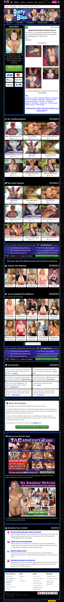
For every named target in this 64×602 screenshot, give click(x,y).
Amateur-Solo (43, 103)
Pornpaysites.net (14, 387)
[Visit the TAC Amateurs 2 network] (31, 456)
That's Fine (51, 600)
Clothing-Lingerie (29, 104)
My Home (9, 23)
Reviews (35, 423)
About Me (19, 23)
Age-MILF (34, 98)
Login (35, 2)
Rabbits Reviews (16, 394)
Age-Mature (28, 98)
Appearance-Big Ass (51, 99)
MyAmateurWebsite (37, 518)
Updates (22, 2)
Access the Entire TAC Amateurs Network (13, 68)
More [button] (40, 2)
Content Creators (51, 576)
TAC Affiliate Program (52, 578)
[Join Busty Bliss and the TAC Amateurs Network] (9, 75)
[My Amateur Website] (32, 499)
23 (39, 344)
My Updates (30, 23)
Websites (16, 2)
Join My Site (53, 261)
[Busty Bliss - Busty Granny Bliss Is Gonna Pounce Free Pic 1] (33, 51)
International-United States (37, 99)
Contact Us (23, 581)
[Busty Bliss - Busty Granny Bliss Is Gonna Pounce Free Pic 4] (51, 73)
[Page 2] (34, 343)
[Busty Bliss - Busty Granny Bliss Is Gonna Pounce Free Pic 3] (33, 78)
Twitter (8, 589)
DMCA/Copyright (37, 583)
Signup (54, 2)
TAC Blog (8, 585)
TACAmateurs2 (36, 475)
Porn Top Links (40, 394)
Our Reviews (9, 576)
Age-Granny (42, 101)
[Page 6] (36, 343)
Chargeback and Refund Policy (37, 588)
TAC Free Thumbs (10, 587)
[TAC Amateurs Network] (6, 2)
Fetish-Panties (35, 103)
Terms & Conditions (38, 578)
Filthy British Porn (25, 379)
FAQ (21, 578)
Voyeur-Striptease (53, 103)
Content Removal (37, 585)
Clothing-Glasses (40, 104)
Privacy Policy (44, 600)
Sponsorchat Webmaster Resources (50, 582)
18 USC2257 (36, 576)
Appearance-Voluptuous (31, 101)
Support (22, 576)
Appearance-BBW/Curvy (45, 98)
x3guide (39, 385)
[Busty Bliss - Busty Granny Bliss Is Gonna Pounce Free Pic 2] (51, 55)
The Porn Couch (50, 379)
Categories (30, 2)
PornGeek (14, 373)
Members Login (42, 23)
